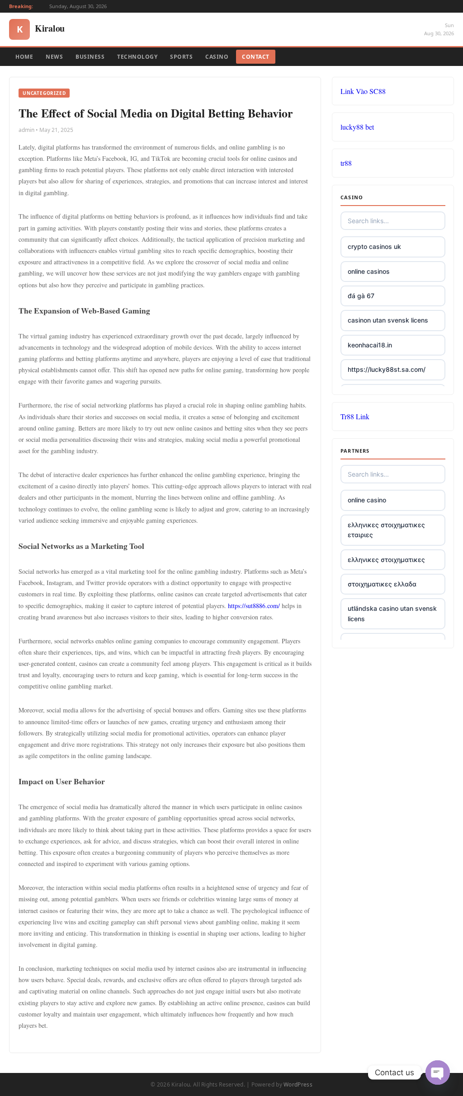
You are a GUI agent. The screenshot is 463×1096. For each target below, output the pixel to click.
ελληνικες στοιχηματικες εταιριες (386, 530)
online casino (367, 500)
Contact (255, 57)
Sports (181, 57)
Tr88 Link (354, 416)
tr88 (346, 163)
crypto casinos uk (374, 246)
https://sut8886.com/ (254, 605)
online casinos (369, 271)
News (54, 57)
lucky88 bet (357, 126)
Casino (216, 57)
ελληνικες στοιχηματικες (386, 559)
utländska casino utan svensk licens (392, 613)
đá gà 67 (361, 296)
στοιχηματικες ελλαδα (382, 584)
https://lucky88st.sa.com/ (386, 369)
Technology (137, 57)
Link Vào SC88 (363, 91)
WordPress (297, 1084)
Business (90, 57)
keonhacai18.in (370, 345)
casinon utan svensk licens (388, 320)
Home (24, 57)
